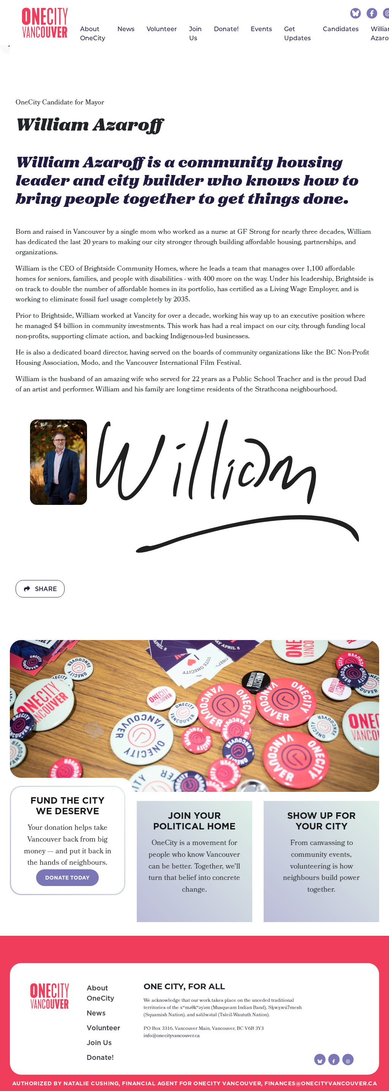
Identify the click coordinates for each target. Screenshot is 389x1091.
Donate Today (67, 877)
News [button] (125, 29)
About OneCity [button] (92, 33)
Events (261, 29)
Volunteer (162, 29)
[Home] (45, 23)
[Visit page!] (356, 12)
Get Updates (297, 33)
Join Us (195, 33)
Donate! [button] (226, 29)
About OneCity (100, 993)
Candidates (341, 29)
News (96, 1013)
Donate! (100, 1057)
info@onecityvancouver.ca (172, 1036)
